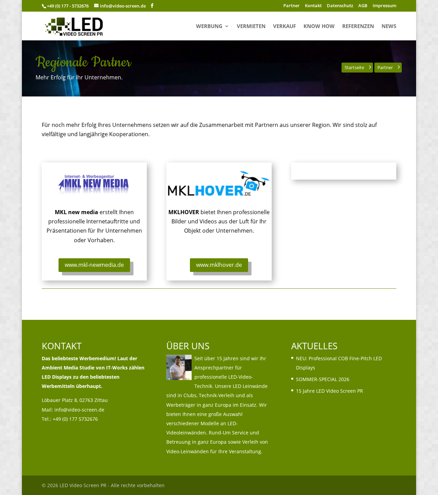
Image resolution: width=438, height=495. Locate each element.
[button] (152, 5)
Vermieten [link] (251, 26)
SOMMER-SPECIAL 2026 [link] (322, 379)
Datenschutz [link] (340, 6)
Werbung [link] (209, 26)
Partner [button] (385, 67)
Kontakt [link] (313, 6)
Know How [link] (319, 26)
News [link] (389, 26)
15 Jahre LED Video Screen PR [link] (329, 391)
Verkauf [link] (284, 26)
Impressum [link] (384, 6)
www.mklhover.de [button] (219, 265)
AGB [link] (363, 6)
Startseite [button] (354, 67)
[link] (74, 25)
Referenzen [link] (358, 26)
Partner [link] (291, 6)
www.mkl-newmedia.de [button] (94, 265)
